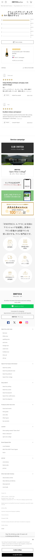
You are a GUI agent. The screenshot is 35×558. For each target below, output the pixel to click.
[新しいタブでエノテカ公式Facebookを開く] (8, 322)
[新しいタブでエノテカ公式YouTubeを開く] (20, 322)
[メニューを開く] (2, 2)
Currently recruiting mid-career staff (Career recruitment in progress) (15, 521)
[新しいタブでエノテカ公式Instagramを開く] (26, 322)
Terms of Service (4, 514)
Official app (20, 317)
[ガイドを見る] (6, 2)
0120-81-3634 (11, 496)
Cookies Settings (17, 550)
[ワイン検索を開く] (28, 2)
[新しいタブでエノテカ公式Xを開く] (14, 322)
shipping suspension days (26, 499)
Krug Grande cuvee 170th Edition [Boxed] (23, 5)
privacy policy (4, 508)
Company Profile (4, 518)
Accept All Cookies (17, 554)
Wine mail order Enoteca (6, 5)
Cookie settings (4, 525)
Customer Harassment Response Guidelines (10, 511)
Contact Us (3, 493)
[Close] (33, 539)
